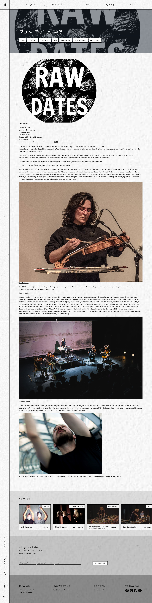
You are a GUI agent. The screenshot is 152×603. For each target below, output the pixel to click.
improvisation (66, 40)
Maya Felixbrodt (44, 165)
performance (94, 40)
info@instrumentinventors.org (63, 590)
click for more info (99, 590)
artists (85, 5)
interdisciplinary (80, 40)
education (58, 5)
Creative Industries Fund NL (69, 476)
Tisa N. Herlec (23, 283)
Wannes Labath (24, 402)
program (31, 5)
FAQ (5, 585)
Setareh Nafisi (24, 293)
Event (23, 40)
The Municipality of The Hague (90, 476)
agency (110, 5)
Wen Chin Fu (84, 146)
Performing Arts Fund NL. (113, 476)
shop (133, 5)
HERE (26, 139)
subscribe (100, 563)
